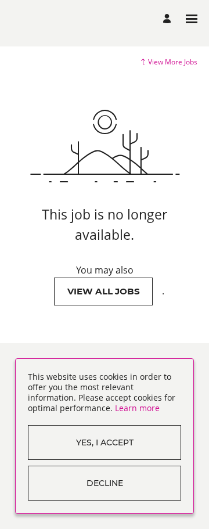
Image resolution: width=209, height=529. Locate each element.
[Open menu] (191, 19)
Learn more (137, 407)
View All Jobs (103, 291)
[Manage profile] (168, 18)
